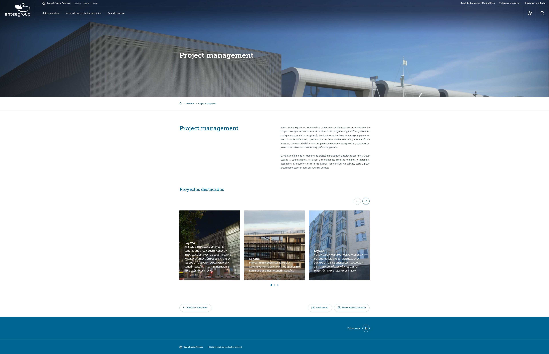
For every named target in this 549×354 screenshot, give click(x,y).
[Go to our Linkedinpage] (366, 328)
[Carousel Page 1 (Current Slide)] (271, 285)
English (86, 3)
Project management (216, 55)
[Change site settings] (529, 13)
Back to (197, 308)
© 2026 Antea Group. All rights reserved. (225, 347)
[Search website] (542, 13)
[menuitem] (477, 3)
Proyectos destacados (201, 190)
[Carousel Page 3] (278, 285)
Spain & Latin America (193, 347)
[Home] (180, 103)
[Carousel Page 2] (274, 285)
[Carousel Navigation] (362, 201)
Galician (95, 3)
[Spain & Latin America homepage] (17, 10)
